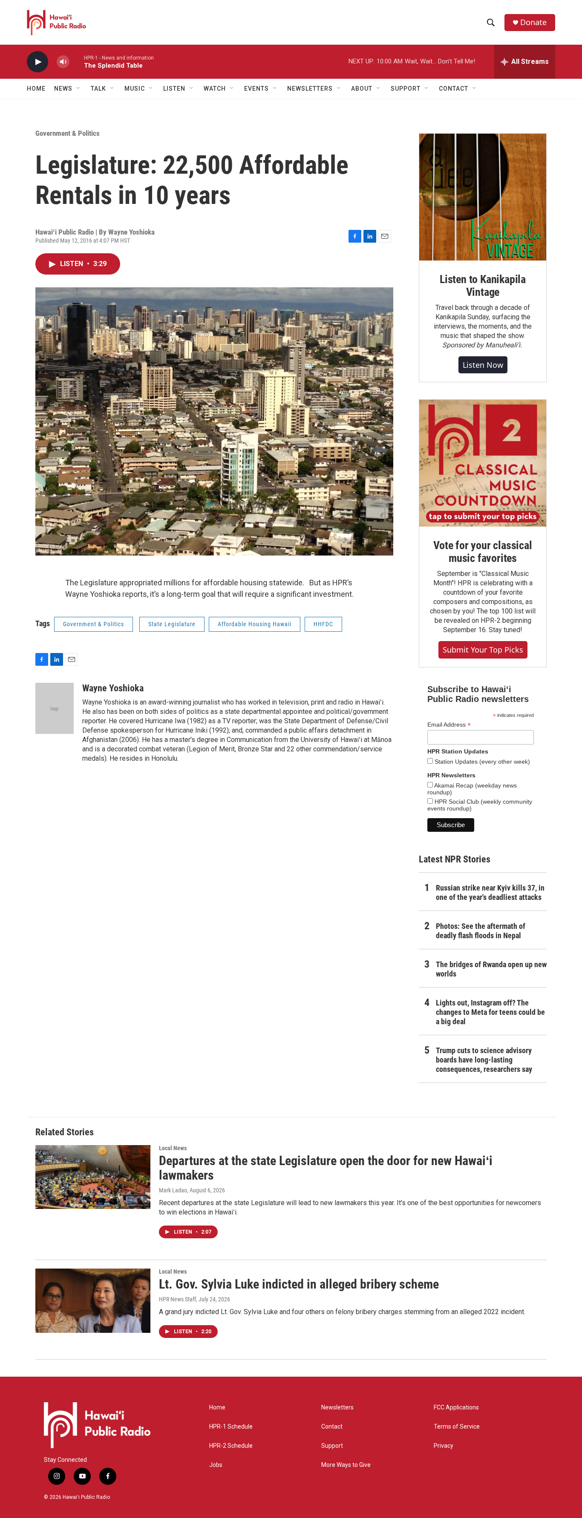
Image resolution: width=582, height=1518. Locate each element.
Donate (533, 22)
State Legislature (172, 624)
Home (36, 88)
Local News (173, 1148)
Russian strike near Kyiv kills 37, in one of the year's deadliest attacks (490, 892)
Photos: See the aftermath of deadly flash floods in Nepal (480, 931)
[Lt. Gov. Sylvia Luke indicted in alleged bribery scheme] (92, 1300)
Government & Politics (67, 133)
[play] (37, 62)
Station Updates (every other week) (481, 761)
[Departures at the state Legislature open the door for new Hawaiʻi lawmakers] (92, 1177)
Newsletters (337, 1407)
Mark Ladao (173, 1190)
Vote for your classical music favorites (482, 551)
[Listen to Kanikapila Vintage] (482, 197)
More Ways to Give (346, 1465)
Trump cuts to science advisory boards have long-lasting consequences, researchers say (484, 1060)
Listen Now (483, 365)
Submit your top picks (483, 649)
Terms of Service (457, 1426)
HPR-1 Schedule (231, 1426)
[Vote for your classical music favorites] (482, 463)
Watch (215, 88)
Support (332, 1446)
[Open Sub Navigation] (78, 88)
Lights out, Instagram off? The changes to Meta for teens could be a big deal (490, 1012)
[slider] (76, 61)
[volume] (63, 62)
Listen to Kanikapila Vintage (483, 285)
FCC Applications (456, 1407)
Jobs (215, 1465)
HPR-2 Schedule (231, 1446)
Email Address (449, 725)
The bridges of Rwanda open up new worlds (491, 969)
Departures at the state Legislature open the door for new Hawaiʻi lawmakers (326, 1168)
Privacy (443, 1446)
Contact (332, 1426)
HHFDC (323, 624)
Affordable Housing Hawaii (254, 624)
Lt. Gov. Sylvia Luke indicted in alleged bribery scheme (299, 1284)
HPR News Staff (177, 1299)
